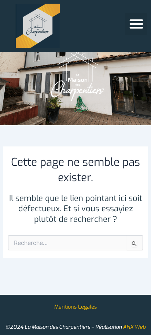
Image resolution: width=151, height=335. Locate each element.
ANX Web (134, 327)
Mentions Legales (75, 306)
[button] (136, 24)
